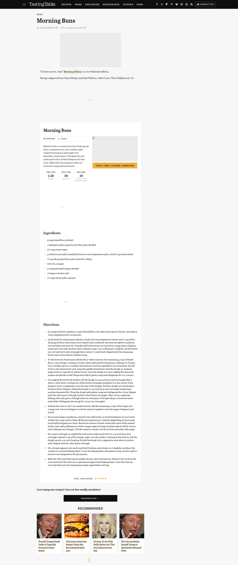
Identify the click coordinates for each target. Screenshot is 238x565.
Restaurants (111, 4)
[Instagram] (181, 5)
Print (64, 139)
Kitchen (128, 4)
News (78, 4)
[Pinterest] (171, 5)
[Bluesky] (176, 5)
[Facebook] (156, 5)
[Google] (186, 5)
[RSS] (191, 5)
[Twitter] (161, 5)
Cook (140, 4)
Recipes (66, 4)
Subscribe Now (89, 498)
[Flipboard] (166, 5)
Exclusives (92, 4)
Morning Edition (73, 71)
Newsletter (207, 4)
